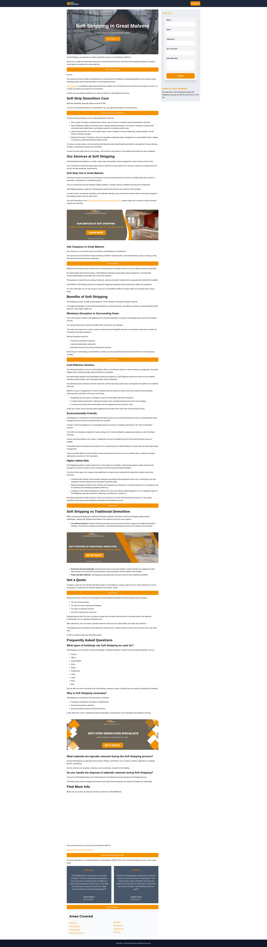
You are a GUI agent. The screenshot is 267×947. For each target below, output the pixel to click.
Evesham (116, 922)
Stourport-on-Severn (76, 933)
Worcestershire (80, 850)
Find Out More (113, 263)
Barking (90, 850)
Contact (195, 3)
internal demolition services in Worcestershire (104, 200)
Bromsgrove (117, 925)
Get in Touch (112, 360)
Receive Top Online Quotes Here (112, 855)
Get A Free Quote (113, 907)
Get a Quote (111, 39)
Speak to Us (112, 505)
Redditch (116, 932)
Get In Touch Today (113, 69)
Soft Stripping (72, 86)
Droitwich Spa (74, 929)
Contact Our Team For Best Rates (113, 113)
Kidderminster (118, 929)
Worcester (70, 850)
